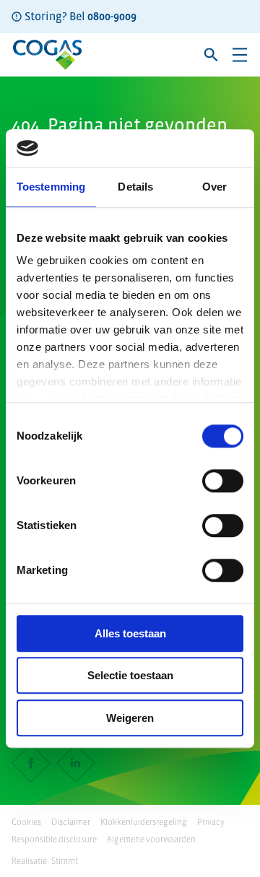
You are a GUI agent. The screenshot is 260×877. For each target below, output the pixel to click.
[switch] (222, 480)
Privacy (211, 822)
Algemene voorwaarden (151, 839)
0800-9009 (111, 15)
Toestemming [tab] (51, 186)
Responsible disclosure (54, 839)
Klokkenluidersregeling (143, 822)
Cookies (26, 822)
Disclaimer (70, 822)
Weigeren (130, 718)
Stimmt (64, 861)
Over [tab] (214, 186)
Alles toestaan (130, 633)
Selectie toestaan (130, 676)
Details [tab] (135, 186)
